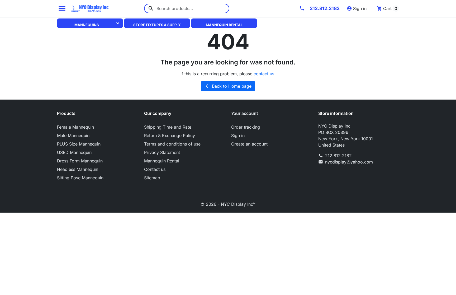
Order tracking (245, 127)
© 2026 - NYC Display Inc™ (228, 204)
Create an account (249, 144)
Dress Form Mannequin (80, 160)
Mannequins (86, 25)
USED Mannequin (74, 152)
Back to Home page (228, 86)
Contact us (154, 169)
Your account (244, 113)
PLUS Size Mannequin (79, 144)
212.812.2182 (338, 155)
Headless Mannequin (77, 169)
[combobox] (187, 8)
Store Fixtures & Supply (157, 25)
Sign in (238, 135)
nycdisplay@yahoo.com (349, 162)
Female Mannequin (75, 127)
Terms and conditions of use (172, 144)
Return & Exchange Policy (169, 135)
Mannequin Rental (224, 25)
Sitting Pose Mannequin (80, 177)
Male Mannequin (73, 135)
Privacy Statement (162, 152)
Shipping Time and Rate (167, 127)
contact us (264, 73)
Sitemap (152, 177)
